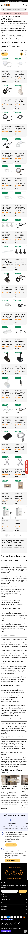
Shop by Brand (8, 16)
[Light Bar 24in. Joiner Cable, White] (20, 461)
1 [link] (6, 535)
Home (2, 16)
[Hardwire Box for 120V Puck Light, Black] (7, 436)
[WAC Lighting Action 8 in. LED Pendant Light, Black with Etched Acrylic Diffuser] (20, 382)
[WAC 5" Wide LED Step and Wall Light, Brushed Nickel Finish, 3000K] (7, 485)
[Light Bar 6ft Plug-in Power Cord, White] (20, 436)
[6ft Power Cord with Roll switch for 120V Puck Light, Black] (20, 305)
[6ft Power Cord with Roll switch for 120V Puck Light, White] (7, 305)
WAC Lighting (5, 71)
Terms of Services (20, 894)
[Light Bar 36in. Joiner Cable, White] (7, 461)
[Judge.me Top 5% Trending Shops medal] (20, 872)
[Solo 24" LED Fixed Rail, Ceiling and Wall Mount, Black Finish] (20, 332)
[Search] (25, 9)
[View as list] (25, 54)
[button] (2, 13)
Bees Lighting (8, 928)
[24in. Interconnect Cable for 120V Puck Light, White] (20, 197)
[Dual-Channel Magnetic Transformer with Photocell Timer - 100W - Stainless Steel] (20, 512)
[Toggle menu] (2, 5)
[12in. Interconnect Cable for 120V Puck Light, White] (7, 171)
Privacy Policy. (4, 896)
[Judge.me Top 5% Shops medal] (14, 872)
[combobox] (14, 9)
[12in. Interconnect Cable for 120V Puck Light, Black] (20, 117)
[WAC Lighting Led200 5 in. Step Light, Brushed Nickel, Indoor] (20, 485)
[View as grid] (21, 54)
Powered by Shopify (17, 928)
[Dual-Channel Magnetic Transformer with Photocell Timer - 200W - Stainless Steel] (7, 512)
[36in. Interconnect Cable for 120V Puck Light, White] (7, 197)
